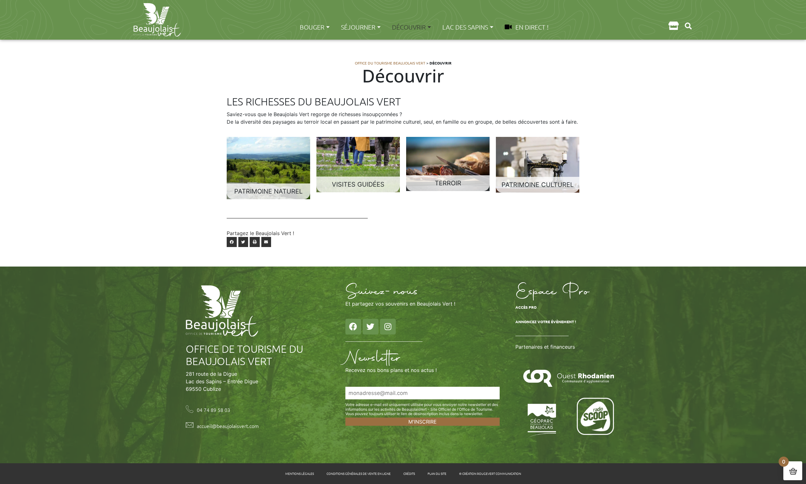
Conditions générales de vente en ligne (358, 473)
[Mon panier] (673, 25)
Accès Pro (525, 307)
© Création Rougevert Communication (490, 473)
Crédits (409, 473)
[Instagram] (388, 327)
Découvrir (409, 27)
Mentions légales (299, 473)
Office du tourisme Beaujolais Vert (390, 62)
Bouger (312, 27)
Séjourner (358, 27)
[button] (688, 26)
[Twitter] (370, 327)
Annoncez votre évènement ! (545, 321)
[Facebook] (353, 327)
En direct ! (531, 27)
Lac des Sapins (465, 27)
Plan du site (437, 473)
